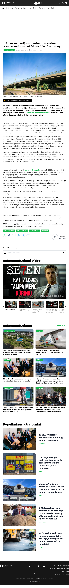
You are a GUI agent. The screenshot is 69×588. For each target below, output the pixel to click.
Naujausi (52, 568)
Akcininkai (65, 571)
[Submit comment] (64, 253)
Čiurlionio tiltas (34, 230)
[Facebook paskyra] (30, 566)
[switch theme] (62, 3)
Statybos (42, 522)
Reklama (42, 8)
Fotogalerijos (33, 8)
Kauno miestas (9, 50)
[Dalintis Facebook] (9, 235)
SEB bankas (29, 113)
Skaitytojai (8, 388)
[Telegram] (18, 235)
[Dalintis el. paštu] (28, 235)
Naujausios (9, 8)
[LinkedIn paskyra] (39, 566)
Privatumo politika (63, 574)
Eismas (41, 547)
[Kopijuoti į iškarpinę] (23, 235)
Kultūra (40, 388)
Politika (40, 331)
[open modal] (66, 3)
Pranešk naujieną (21, 8)
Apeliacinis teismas (42, 113)
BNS (26, 50)
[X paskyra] (25, 566)
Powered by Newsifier (34, 581)
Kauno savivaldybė (31, 170)
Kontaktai (50, 8)
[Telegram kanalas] (34, 573)
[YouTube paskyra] (44, 566)
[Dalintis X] (14, 235)
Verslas (39, 360)
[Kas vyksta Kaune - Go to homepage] (7, 566)
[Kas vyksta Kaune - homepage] (9, 3)
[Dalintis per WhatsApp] (4, 235)
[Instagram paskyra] (34, 566)
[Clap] (55, 237)
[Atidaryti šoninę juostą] (3, 8)
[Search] (59, 3)
